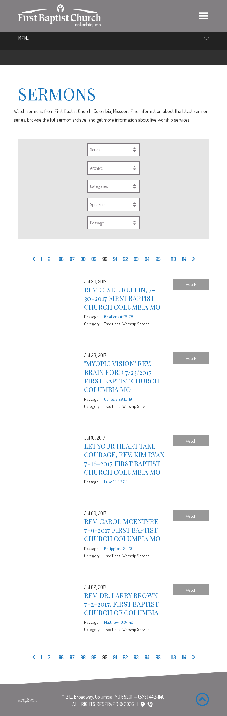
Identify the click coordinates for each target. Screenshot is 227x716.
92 (125, 259)
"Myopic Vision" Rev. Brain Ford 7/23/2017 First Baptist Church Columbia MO (121, 376)
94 (147, 259)
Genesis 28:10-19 (118, 399)
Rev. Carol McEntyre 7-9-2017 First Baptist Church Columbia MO (122, 530)
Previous (35, 259)
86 (61, 259)
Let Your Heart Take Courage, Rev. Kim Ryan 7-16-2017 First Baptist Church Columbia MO (124, 458)
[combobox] (113, 149)
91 (115, 259)
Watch (191, 284)
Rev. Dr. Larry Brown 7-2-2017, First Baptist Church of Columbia (121, 604)
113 (173, 259)
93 (136, 259)
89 (93, 259)
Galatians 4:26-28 (118, 316)
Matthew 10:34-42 (118, 622)
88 (83, 259)
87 (72, 259)
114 (184, 259)
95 (158, 259)
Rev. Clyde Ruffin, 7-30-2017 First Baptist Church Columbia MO (122, 298)
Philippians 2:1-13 (118, 548)
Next (192, 259)
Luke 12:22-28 (116, 481)
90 (104, 259)
